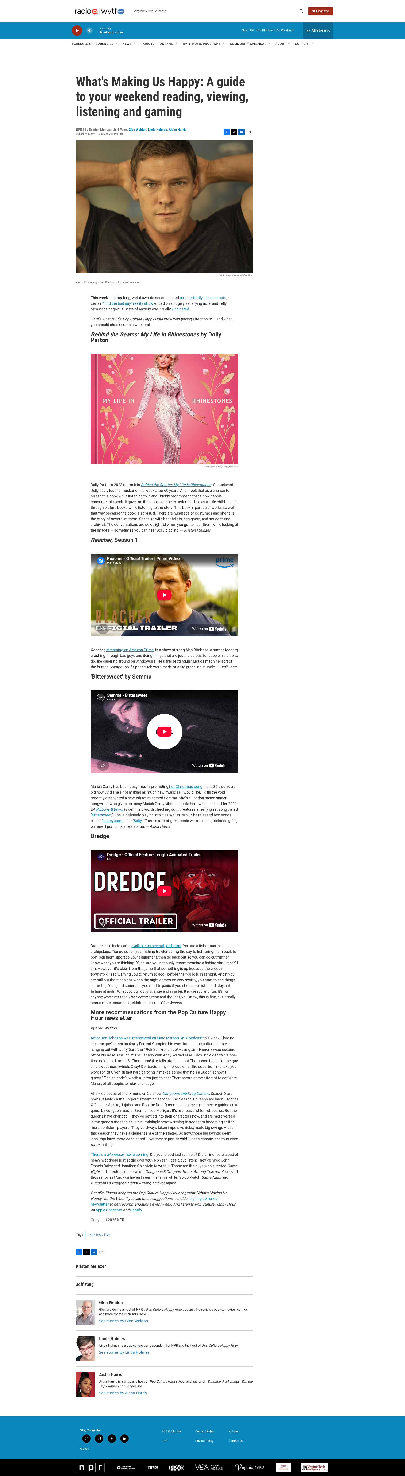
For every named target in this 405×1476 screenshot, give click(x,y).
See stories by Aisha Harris (123, 1392)
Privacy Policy (204, 1441)
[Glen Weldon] (85, 1312)
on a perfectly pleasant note (203, 297)
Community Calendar (248, 43)
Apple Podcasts (109, 1210)
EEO (164, 1441)
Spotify (136, 1210)
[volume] (89, 30)
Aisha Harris (177, 129)
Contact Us (236, 1441)
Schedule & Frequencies (92, 43)
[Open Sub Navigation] (116, 43)
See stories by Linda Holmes (124, 1352)
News (127, 43)
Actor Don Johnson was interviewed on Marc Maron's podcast (146, 1038)
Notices (234, 1431)
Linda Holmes (157, 129)
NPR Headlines (100, 1234)
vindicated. (180, 309)
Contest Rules (204, 1431)
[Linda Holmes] (85, 1348)
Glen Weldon (137, 129)
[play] (77, 30)
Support (302, 43)
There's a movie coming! (120, 1154)
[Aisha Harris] (85, 1384)
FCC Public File (171, 1431)
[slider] (96, 30)
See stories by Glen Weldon (123, 1320)
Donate (322, 11)
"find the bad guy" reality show (128, 303)
